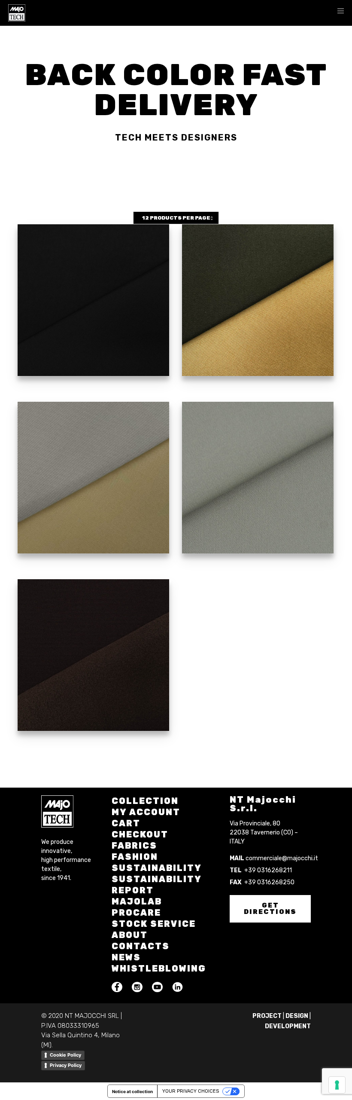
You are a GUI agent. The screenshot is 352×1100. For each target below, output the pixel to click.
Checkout (140, 834)
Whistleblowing (159, 968)
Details (93, 321)
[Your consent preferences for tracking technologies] (337, 1085)
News (126, 957)
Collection (145, 801)
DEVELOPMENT (288, 1026)
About (130, 935)
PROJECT (267, 1016)
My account (146, 812)
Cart (126, 823)
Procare (136, 913)
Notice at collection (132, 1091)
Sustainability (157, 868)
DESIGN (296, 1016)
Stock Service (154, 924)
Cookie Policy (65, 1055)
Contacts (141, 946)
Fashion (135, 857)
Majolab (137, 901)
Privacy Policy (66, 1065)
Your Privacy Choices (190, 1091)
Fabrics (134, 845)
